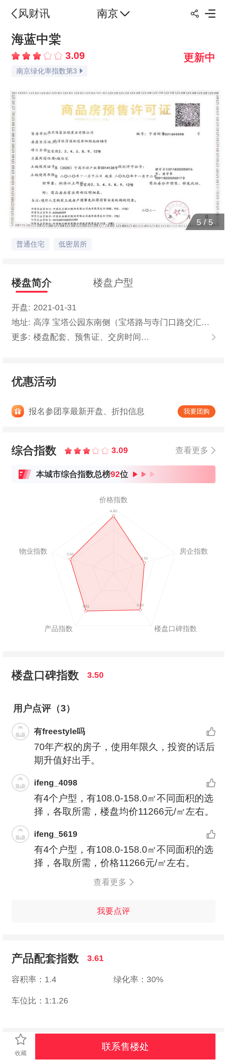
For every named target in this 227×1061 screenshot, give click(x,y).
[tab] (32, 282)
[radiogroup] (37, 56)
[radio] (17, 56)
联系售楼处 (125, 1046)
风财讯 (34, 13)
